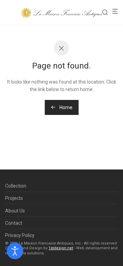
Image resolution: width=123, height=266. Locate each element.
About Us (15, 210)
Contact (13, 223)
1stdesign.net (61, 248)
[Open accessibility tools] (15, 251)
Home (65, 107)
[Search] (107, 12)
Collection (15, 186)
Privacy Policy (20, 235)
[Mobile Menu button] (117, 11)
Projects (14, 198)
